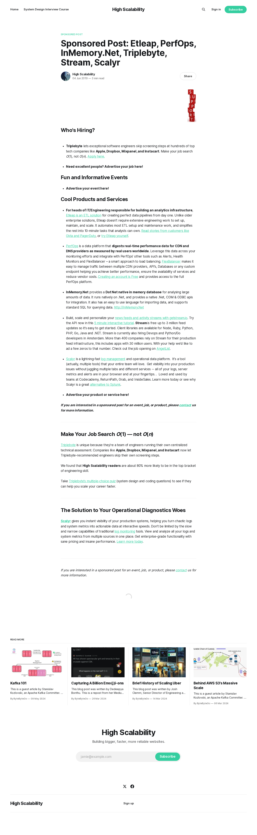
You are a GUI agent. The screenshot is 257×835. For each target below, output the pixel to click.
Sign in (216, 9)
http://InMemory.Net (129, 307)
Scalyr (70, 359)
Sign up (128, 803)
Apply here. (96, 156)
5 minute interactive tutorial (114, 323)
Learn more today (130, 541)
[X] (125, 786)
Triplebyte (68, 445)
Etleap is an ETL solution (83, 215)
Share (188, 76)
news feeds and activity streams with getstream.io (151, 318)
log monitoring (124, 531)
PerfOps (72, 246)
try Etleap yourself (114, 236)
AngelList (163, 348)
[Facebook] (132, 786)
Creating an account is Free (118, 277)
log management (113, 359)
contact (185, 405)
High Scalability (128, 9)
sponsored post (72, 34)
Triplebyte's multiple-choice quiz (92, 481)
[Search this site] (204, 9)
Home (14, 9)
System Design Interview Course (46, 9)
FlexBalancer (171, 261)
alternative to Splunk (105, 384)
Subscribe (236, 9)
